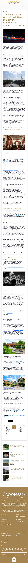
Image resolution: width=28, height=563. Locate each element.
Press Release (4, 519)
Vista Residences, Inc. (21, 521)
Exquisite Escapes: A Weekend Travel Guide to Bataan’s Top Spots (17, 462)
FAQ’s (2, 516)
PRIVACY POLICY (13, 556)
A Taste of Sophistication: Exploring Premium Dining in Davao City (17, 454)
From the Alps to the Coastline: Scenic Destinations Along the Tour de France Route (17, 470)
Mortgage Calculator (20, 531)
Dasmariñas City (6, 211)
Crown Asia (18, 519)
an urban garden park (18, 215)
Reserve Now (19, 535)
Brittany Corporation (20, 516)
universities (5, 161)
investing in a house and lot (17, 410)
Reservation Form (5, 523)
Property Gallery (5, 536)
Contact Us (4, 521)
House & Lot (4, 531)
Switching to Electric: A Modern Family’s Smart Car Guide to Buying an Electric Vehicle (17, 477)
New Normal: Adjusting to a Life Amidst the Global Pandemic (8, 431)
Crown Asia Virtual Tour (6, 524)
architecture (10, 313)
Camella (17, 517)
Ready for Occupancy (6, 535)
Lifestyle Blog (4, 517)
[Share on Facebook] (20, 25)
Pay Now (18, 533)
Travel (10, 421)
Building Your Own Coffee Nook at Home (20, 429)
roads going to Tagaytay (17, 111)
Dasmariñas (5, 393)
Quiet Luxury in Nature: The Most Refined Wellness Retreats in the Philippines (17, 446)
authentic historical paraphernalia (10, 170)
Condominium (4, 533)
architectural (8, 364)
